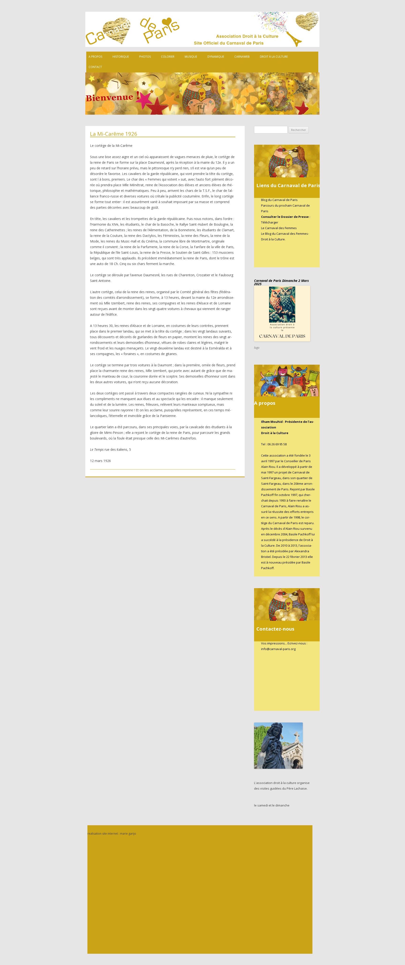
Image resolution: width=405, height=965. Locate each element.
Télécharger (269, 222)
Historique (120, 57)
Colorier (167, 57)
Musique (191, 57)
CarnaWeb (242, 57)
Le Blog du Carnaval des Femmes (284, 233)
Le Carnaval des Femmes (279, 228)
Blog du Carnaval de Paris (279, 200)
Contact (95, 67)
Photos (145, 57)
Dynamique (215, 57)
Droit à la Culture (274, 57)
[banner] (207, 65)
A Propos (95, 57)
